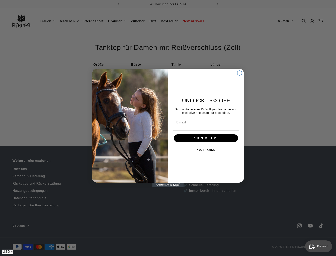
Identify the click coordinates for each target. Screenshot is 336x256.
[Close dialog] (239, 73)
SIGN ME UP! (206, 138)
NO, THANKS (206, 150)
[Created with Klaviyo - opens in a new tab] (168, 185)
